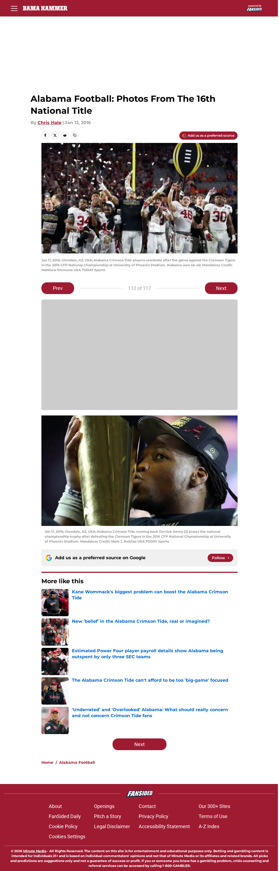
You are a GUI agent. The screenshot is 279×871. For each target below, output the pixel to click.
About (55, 806)
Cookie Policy (63, 826)
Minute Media (34, 851)
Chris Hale (49, 122)
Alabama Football (77, 762)
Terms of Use (213, 816)
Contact (147, 806)
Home (47, 762)
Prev (58, 288)
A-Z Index (209, 826)
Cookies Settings (67, 836)
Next (221, 288)
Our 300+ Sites (214, 806)
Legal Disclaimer (112, 826)
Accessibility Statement (164, 826)
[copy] (74, 135)
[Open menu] (14, 8)
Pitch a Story (107, 816)
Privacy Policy (153, 816)
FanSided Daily (65, 816)
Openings (104, 806)
